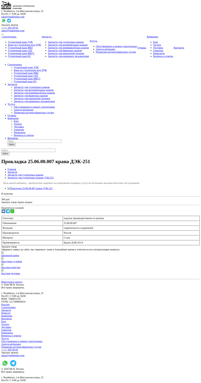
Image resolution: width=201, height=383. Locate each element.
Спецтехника (8, 307)
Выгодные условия (11, 261)
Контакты (6, 318)
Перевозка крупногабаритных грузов (21, 347)
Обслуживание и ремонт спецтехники (21, 341)
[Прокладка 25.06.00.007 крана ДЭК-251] (30, 188)
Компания (6, 315)
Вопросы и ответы (11, 335)
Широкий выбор (10, 255)
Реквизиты (7, 332)
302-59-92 (9, 27)
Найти (11, 144)
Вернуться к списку (11, 282)
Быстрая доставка (10, 273)
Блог (3, 321)
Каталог (5, 304)
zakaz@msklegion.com (12, 16)
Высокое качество (10, 267)
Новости (6, 313)
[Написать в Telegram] (9, 22)
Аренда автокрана (11, 344)
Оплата (5, 324)
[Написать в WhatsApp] (4, 22)
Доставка (6, 327)
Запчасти (6, 310)
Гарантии (6, 330)
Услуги (5, 338)
